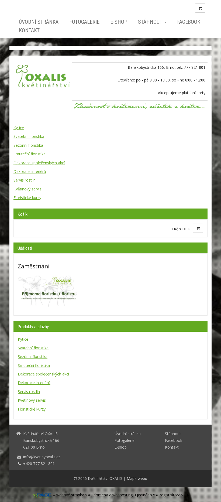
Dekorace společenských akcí (39, 162)
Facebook (188, 22)
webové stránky (70, 494)
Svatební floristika (28, 136)
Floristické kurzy (27, 197)
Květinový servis (27, 189)
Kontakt (29, 30)
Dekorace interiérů (29, 171)
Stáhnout (151, 22)
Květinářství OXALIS (105, 478)
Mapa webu (137, 478)
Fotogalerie (84, 22)
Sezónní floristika (28, 145)
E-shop (118, 22)
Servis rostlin (24, 180)
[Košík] (200, 8)
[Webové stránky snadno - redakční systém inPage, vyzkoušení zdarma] (42, 495)
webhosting (122, 494)
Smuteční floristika (29, 153)
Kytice (18, 127)
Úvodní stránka (38, 22)
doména (101, 494)
